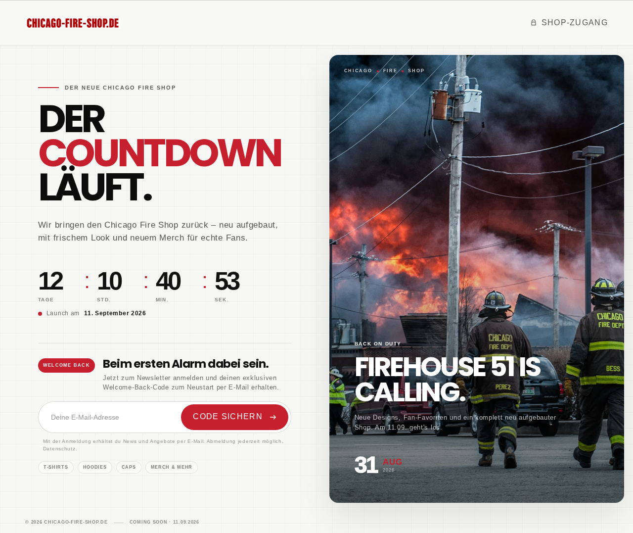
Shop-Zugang (575, 22)
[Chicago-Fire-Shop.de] (72, 23)
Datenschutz (59, 448)
